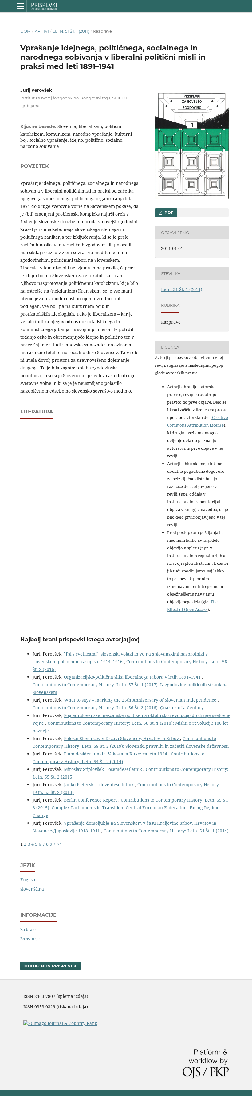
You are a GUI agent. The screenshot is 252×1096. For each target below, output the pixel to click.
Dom (25, 31)
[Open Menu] (20, 6)
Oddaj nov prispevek (50, 965)
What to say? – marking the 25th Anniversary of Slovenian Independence (141, 700)
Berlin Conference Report (91, 800)
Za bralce (28, 929)
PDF (168, 212)
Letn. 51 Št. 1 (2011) (71, 31)
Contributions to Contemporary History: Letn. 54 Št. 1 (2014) (166, 831)
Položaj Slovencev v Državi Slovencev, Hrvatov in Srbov (122, 738)
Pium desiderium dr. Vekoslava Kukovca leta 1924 (116, 754)
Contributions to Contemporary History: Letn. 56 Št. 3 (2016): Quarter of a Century (118, 708)
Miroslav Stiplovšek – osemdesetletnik (103, 769)
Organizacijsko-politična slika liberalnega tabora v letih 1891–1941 (133, 677)
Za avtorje (30, 938)
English (27, 880)
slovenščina (32, 889)
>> (59, 844)
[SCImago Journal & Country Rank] (60, 1023)
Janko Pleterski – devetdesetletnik (99, 784)
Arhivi (42, 31)
